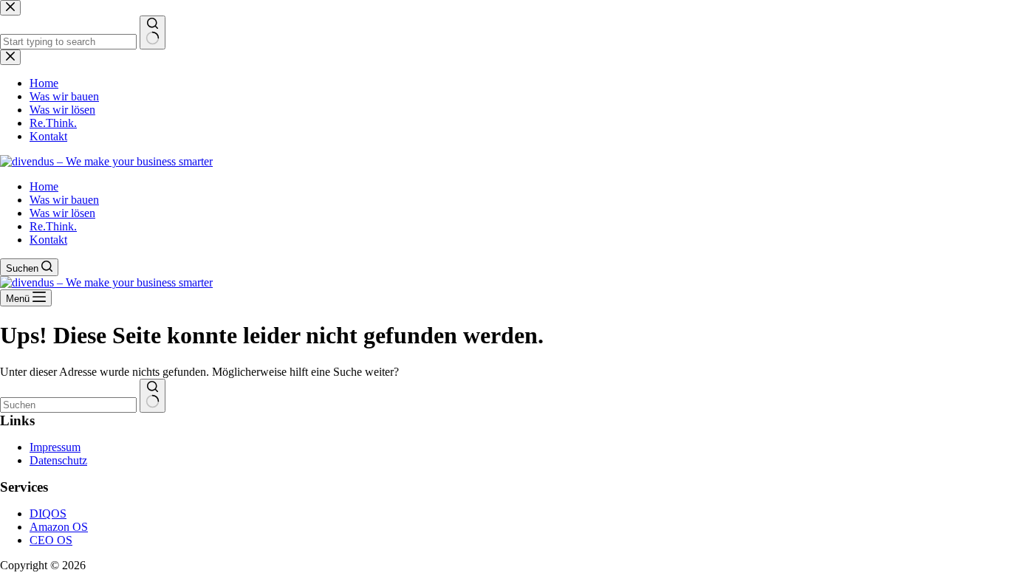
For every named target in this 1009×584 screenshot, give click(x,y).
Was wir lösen (62, 213)
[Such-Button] (152, 396)
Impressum (55, 447)
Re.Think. (53, 226)
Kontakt (48, 239)
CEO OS (51, 540)
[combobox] (68, 405)
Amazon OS (59, 527)
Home (44, 186)
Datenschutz (58, 460)
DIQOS (48, 513)
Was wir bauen (64, 199)
